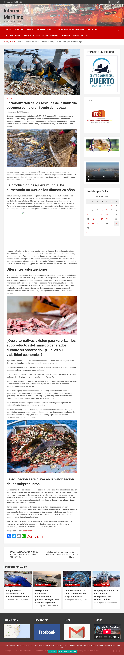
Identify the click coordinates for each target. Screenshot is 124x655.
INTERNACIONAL (12, 36)
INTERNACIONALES (16, 567)
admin (26, 112)
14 (107, 215)
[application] (107, 631)
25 (93, 224)
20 (102, 219)
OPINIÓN (66, 36)
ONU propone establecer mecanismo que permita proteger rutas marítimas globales (47, 596)
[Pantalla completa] (118, 637)
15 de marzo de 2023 (15, 112)
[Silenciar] (114, 637)
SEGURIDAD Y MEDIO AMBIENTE (70, 29)
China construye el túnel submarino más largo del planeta (76, 593)
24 (88, 224)
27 (102, 224)
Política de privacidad (67, 651)
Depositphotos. (28, 531)
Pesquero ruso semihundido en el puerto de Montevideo (17, 593)
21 (107, 219)
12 (97, 215)
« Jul (87, 233)
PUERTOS (19, 29)
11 (93, 215)
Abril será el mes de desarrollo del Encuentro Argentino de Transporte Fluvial (60, 554)
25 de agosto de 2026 (43, 606)
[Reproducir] (97, 637)
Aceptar (52, 651)
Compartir (35, 536)
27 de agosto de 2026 (13, 600)
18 (93, 219)
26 (97, 224)
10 (88, 215)
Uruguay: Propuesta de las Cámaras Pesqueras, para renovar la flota (106, 595)
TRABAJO (92, 29)
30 (116, 224)
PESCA (30, 29)
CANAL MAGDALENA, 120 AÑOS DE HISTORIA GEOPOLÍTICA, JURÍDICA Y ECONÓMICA (24, 554)
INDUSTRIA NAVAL (44, 29)
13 (102, 215)
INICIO (8, 29)
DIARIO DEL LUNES (81, 36)
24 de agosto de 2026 (102, 603)
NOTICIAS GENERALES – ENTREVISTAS (41, 36)
